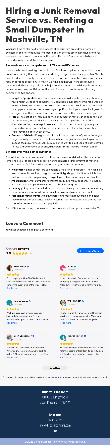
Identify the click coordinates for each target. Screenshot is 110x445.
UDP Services (18, 208)
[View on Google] (9, 268)
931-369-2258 (55, 419)
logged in (25, 229)
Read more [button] (11, 288)
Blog (55, 431)
